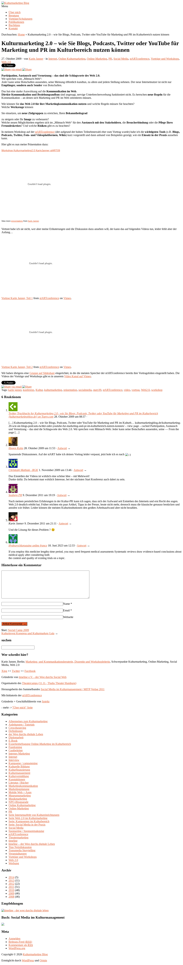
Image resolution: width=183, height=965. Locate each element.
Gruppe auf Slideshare (42, 373)
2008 (11, 896)
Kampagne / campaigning (23, 763)
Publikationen (16, 21)
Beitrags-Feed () (20, 941)
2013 (11, 880)
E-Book (13, 740)
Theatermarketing (18, 837)
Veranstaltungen (18, 853)
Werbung (14, 863)
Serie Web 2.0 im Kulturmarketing (28, 818)
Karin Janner (36, 58)
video (127, 389)
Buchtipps (14, 25)
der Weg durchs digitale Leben (26, 734)
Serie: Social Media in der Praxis (27, 824)
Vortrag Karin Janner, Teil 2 (17, 367)
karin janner (14, 389)
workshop (156, 389)
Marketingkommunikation (23, 785)
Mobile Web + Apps (20, 792)
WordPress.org (17, 948)
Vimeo (67, 298)
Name (67, 603)
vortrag (136, 389)
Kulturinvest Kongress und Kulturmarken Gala (27, 633)
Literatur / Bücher (19, 782)
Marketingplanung (19, 789)
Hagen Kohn (16, 448)
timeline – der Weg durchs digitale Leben (32, 843)
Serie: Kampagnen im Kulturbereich (29, 821)
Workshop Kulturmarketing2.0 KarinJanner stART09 (30, 150)
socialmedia (85, 389)
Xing (4, 670)
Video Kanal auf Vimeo (77, 376)
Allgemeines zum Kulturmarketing (28, 721)
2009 (11, 893)
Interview (14, 760)
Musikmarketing (18, 798)
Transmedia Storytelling (22, 850)
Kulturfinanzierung (19, 769)
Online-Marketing (97, 58)
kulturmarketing (53, 389)
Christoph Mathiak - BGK (23, 470)
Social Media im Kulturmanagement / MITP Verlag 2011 (73, 689)
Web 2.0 (6, 61)
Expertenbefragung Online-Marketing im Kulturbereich (40, 743)
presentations (17, 221)
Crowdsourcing (17, 727)
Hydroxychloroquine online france (28, 545)
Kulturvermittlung (19, 776)
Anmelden (14, 938)
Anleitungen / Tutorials (21, 724)
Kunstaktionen (17, 779)
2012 (11, 883)
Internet (52, 58)
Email (67, 610)
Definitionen (16, 731)
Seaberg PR (15, 495)
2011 (11, 886)
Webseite (68, 617)
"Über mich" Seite (22, 707)
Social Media (120, 58)
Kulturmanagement (19, 772)
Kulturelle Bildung (19, 766)
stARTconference (139, 58)
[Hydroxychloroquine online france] (13, 542)
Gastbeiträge (16, 750)
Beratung (14, 15)
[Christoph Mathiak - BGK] (13, 466)
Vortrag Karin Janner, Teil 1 (17, 298)
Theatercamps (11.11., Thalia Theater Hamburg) (49, 683)
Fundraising (15, 747)
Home (21, 34)
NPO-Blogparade (18, 802)
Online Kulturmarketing (71, 58)
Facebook (30, 670)
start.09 (97, 389)
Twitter (16, 670)
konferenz (28, 389)
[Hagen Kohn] (13, 444)
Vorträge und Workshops (165, 58)
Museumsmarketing (20, 795)
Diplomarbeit (16, 737)
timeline (13, 840)
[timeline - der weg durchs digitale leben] (25, 910)
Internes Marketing (19, 753)
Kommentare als (21, 945)
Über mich (15, 12)
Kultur (39, 389)
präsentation (70, 389)
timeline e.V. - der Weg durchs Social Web (42, 677)
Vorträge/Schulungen (20, 18)
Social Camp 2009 (18, 630)
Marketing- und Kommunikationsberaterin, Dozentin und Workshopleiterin (68, 661)
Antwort (62, 448)
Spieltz (46, 701)
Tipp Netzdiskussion (20, 847)
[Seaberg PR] (13, 491)
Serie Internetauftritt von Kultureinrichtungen (34, 814)
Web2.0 (145, 389)
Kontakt (13, 28)
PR (110, 58)
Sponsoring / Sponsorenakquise (26, 831)
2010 (11, 890)
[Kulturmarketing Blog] (15, 2)
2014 (11, 877)
